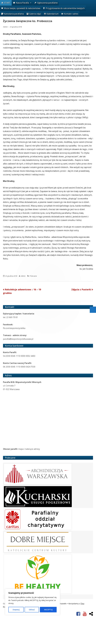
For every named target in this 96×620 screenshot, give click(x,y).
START (7, 2)
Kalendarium (52, 13)
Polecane (33, 276)
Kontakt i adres (71, 13)
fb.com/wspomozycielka (14, 328)
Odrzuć (32, 609)
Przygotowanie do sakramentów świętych (65, 8)
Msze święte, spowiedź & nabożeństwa (22, 8)
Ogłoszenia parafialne (47, 2)
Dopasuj (16, 609)
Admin (5, 27)
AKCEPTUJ (48, 609)
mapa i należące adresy (29, 449)
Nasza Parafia (22, 2)
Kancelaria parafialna (14, 13)
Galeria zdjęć (35, 13)
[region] (32, 602)
